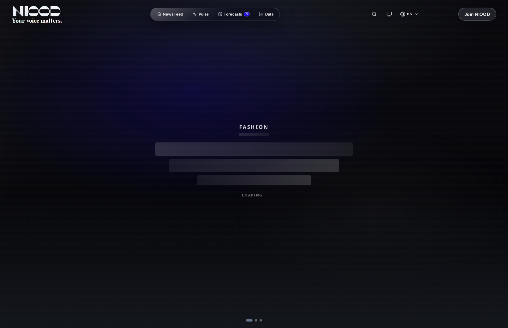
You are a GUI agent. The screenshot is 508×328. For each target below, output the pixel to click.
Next (254, 317)
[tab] (245, 305)
